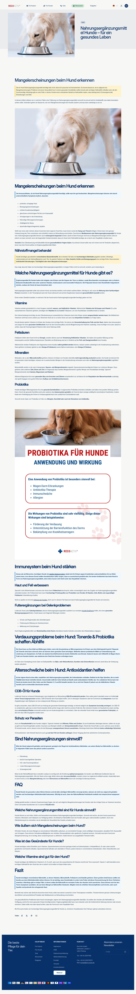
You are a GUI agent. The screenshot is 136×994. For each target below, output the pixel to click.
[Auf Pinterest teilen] (31, 916)
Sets (64, 6)
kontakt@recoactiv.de (87, 962)
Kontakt (56, 960)
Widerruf (59, 972)
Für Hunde (49, 6)
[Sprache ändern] (115, 6)
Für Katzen (32, 6)
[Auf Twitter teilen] (27, 916)
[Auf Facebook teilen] (22, 916)
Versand (56, 964)
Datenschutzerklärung (61, 953)
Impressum (57, 946)
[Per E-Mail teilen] (36, 916)
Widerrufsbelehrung (60, 957)
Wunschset (79, 6)
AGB (55, 950)
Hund (83, 22)
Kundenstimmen (59, 967)
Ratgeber (93, 6)
